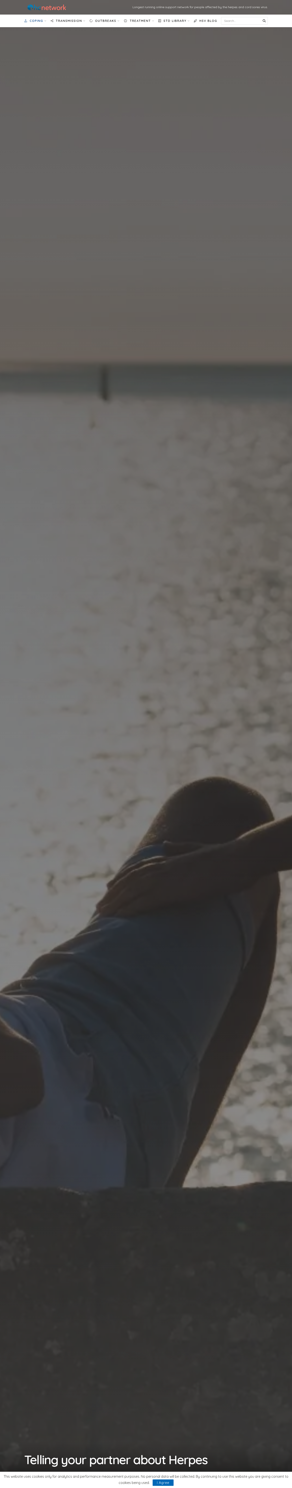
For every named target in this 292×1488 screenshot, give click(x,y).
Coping (36, 21)
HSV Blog (208, 21)
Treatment (140, 21)
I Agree (163, 1483)
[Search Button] (264, 21)
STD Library (175, 21)
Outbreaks (105, 21)
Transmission (69, 21)
